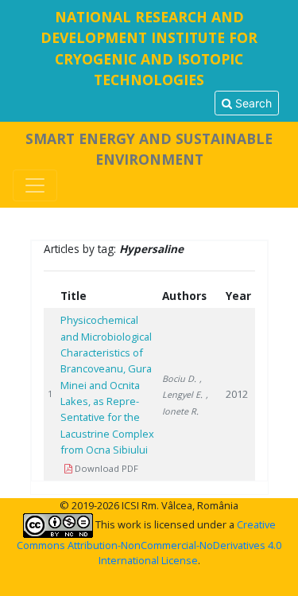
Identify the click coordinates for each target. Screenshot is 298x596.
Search (252, 103)
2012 (237, 394)
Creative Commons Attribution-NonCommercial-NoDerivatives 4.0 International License (149, 542)
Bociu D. (179, 378)
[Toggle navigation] (35, 185)
